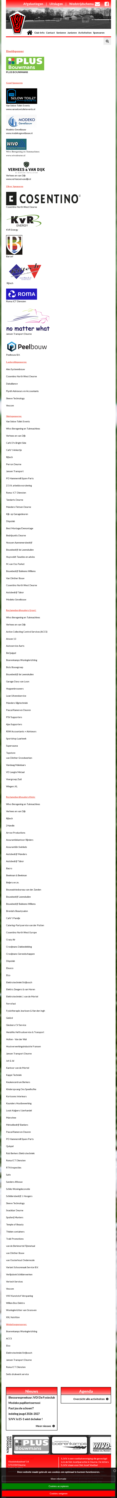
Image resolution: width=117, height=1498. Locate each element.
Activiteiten (85, 32)
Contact (50, 32)
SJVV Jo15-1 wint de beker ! (26, 1419)
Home (30, 32)
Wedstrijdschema (81, 4)
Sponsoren (99, 32)
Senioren (61, 32)
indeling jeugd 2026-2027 (24, 1413)
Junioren (72, 32)
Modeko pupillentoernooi (24, 1402)
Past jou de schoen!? (21, 1408)
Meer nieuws (43, 1426)
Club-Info (39, 32)
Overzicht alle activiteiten (89, 1399)
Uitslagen (56, 4)
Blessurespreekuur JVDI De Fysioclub (32, 1397)
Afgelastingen (33, 4)
